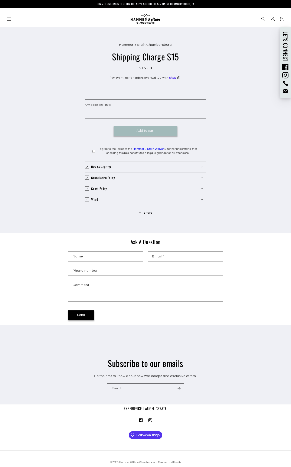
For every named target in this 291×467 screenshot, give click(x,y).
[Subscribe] (179, 388)
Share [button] (148, 212)
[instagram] (285, 75)
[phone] (285, 83)
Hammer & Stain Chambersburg (138, 462)
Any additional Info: (98, 104)
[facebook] (285, 67)
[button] (9, 19)
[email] (285, 90)
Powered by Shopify (169, 462)
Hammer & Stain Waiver (148, 148)
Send (81, 315)
